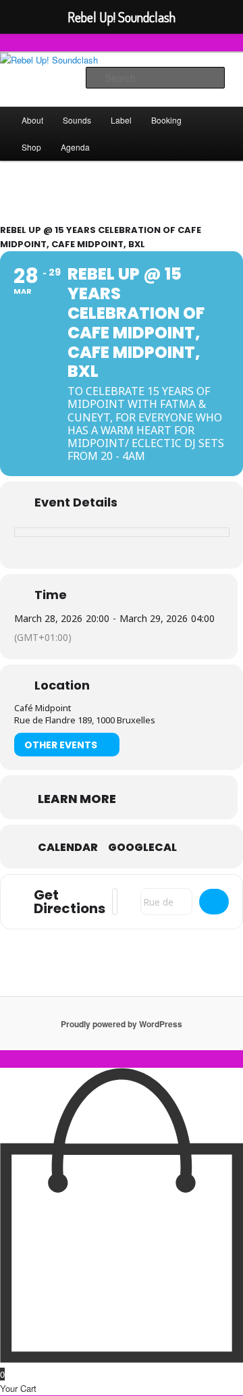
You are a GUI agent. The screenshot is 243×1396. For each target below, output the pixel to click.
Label (121, 120)
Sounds (77, 120)
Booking (166, 120)
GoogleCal (142, 848)
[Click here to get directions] (214, 901)
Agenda (75, 147)
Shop (31, 147)
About (32, 120)
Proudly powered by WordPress (121, 1024)
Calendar (68, 848)
